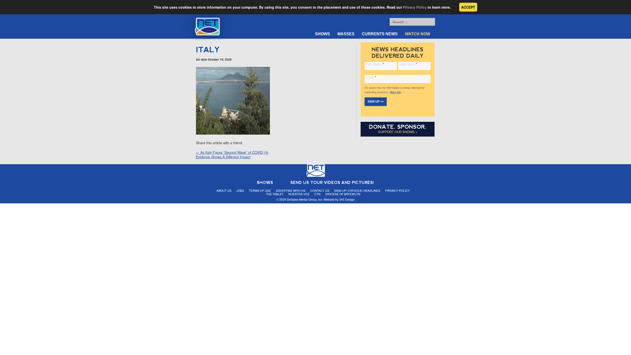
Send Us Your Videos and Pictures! (332, 182)
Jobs (240, 190)
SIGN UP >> (376, 101)
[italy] (233, 133)
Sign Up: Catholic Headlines (357, 190)
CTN (317, 194)
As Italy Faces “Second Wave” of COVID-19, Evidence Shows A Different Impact (232, 154)
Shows (322, 34)
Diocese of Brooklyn (342, 194)
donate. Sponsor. (397, 127)
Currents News (380, 34)
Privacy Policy (415, 7)
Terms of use (260, 190)
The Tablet (274, 194)
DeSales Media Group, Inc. (305, 199)
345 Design (347, 199)
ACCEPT (468, 7)
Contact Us (319, 190)
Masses (345, 34)
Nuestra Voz (298, 194)
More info (395, 92)
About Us (223, 190)
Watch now (417, 34)
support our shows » (397, 131)
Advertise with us (290, 190)
